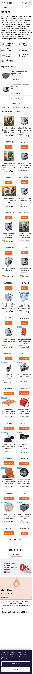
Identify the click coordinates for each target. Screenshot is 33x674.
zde (13, 659)
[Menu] (30, 3)
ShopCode (26, 605)
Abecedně (17, 111)
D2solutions (18, 605)
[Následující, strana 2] (16, 545)
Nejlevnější (16, 107)
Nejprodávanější (7, 111)
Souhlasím (16, 669)
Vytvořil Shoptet (8, 605)
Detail (9, 147)
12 (21, 545)
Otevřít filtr (16, 103)
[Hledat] (22, 3)
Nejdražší (25, 107)
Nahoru (17, 555)
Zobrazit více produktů (15, 98)
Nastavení (16, 664)
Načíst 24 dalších (16, 540)
